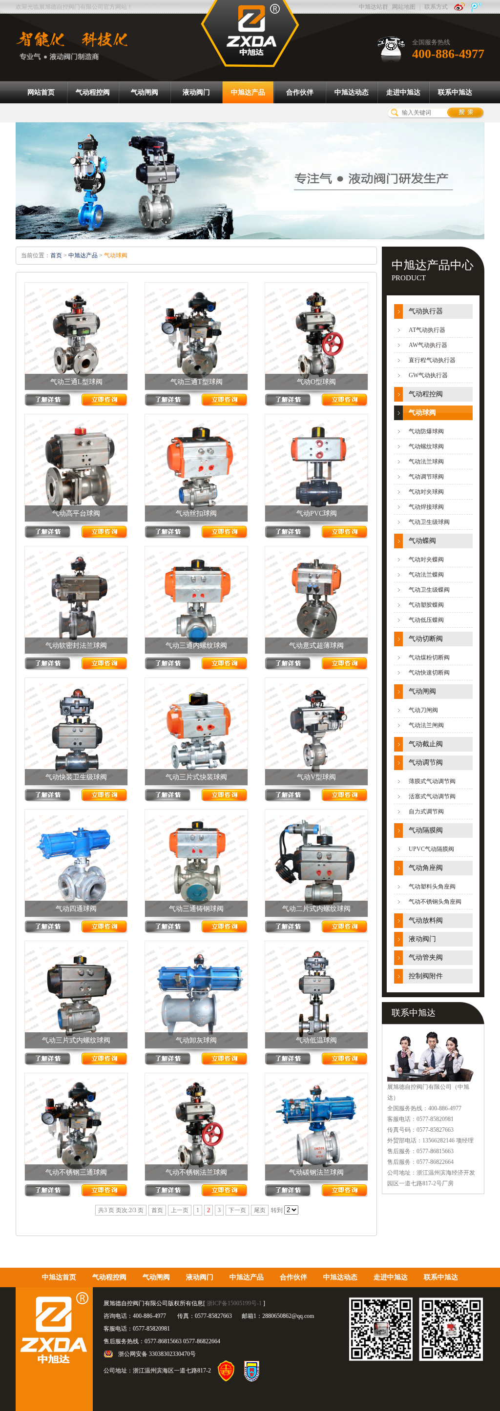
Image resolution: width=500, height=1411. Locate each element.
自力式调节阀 (426, 811)
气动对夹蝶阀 (426, 559)
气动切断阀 (426, 638)
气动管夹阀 (426, 957)
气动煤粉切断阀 (429, 657)
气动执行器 (426, 311)
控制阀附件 (426, 976)
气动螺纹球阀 (426, 446)
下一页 (237, 1210)
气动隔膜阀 (426, 830)
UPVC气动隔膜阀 (431, 849)
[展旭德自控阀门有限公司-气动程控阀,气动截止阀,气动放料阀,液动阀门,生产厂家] (250, 33)
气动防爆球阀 (426, 431)
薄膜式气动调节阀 (432, 781)
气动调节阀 (426, 762)
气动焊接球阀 (426, 506)
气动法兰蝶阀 (426, 574)
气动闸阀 (422, 691)
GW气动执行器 (428, 375)
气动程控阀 (426, 394)
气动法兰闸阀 (426, 725)
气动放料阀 (426, 920)
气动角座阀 (426, 867)
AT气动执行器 (427, 330)
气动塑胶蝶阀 (426, 604)
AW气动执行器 (428, 345)
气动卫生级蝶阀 (429, 589)
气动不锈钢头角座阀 (435, 901)
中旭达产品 (83, 255)
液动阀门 (422, 939)
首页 (56, 255)
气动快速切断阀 (429, 672)
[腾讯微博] (476, 7)
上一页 (179, 1210)
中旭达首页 (59, 1277)
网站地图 (404, 6)
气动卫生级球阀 (429, 522)
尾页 (260, 1210)
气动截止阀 (426, 744)
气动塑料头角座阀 (432, 886)
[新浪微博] (459, 7)
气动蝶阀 (422, 540)
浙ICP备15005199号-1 (234, 1303)
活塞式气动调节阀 (432, 796)
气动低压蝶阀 (426, 620)
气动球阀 (422, 412)
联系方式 (436, 6)
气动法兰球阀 (426, 461)
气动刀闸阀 (423, 710)
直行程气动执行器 (432, 360)
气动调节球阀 (426, 476)
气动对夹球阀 (426, 491)
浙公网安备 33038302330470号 (157, 1354)
